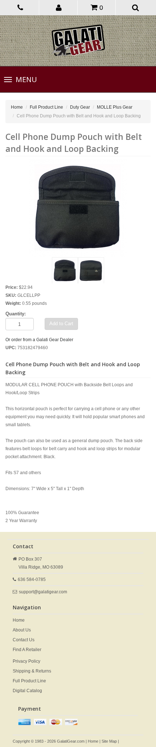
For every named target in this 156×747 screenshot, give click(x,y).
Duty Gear (80, 107)
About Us (22, 630)
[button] (59, 7)
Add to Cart (61, 323)
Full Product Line (46, 107)
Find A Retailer (27, 649)
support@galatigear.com (43, 591)
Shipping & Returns (32, 671)
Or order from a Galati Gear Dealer (39, 339)
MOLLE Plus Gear (114, 107)
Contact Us (23, 639)
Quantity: (15, 313)
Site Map (109, 741)
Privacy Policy (26, 661)
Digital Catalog (27, 690)
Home (17, 107)
